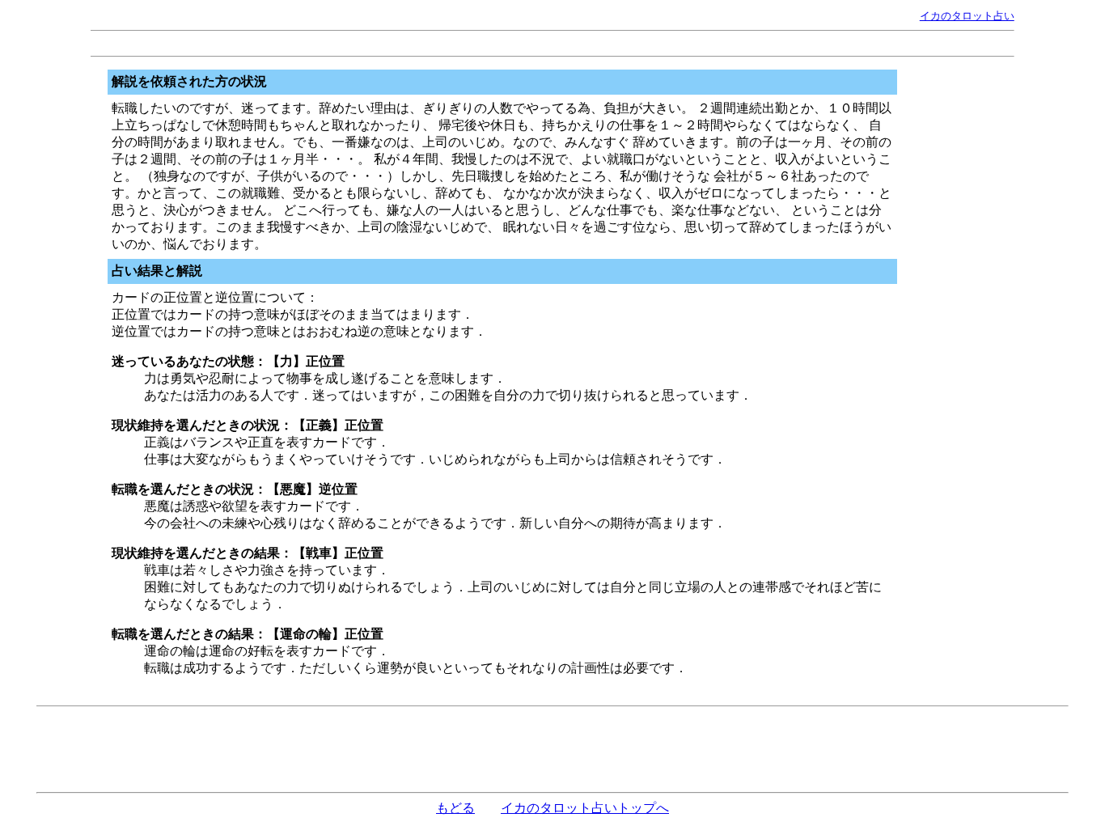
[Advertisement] (552, 43)
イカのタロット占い (967, 16)
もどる (455, 808)
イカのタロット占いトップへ (585, 808)
